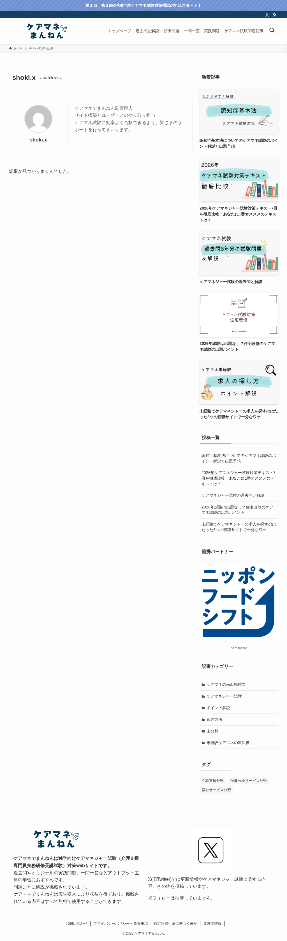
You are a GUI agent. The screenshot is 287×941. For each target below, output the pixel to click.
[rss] (274, 15)
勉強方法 (214, 719)
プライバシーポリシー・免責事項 (120, 923)
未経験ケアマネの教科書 (228, 742)
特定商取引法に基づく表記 (175, 923)
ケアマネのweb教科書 (226, 684)
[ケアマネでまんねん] (46, 30)
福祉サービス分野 (216, 790)
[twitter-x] (267, 15)
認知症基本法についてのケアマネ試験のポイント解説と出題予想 (239, 458)
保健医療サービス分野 (248, 781)
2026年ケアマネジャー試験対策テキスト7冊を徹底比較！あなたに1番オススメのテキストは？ (239, 478)
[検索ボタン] (272, 31)
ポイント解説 (218, 707)
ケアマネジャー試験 (224, 696)
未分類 (212, 731)
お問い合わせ (76, 923)
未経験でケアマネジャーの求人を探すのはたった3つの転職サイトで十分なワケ (239, 527)
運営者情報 (212, 923)
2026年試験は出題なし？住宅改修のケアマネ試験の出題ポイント (237, 510)
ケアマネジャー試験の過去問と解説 (233, 495)
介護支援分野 (213, 781)
